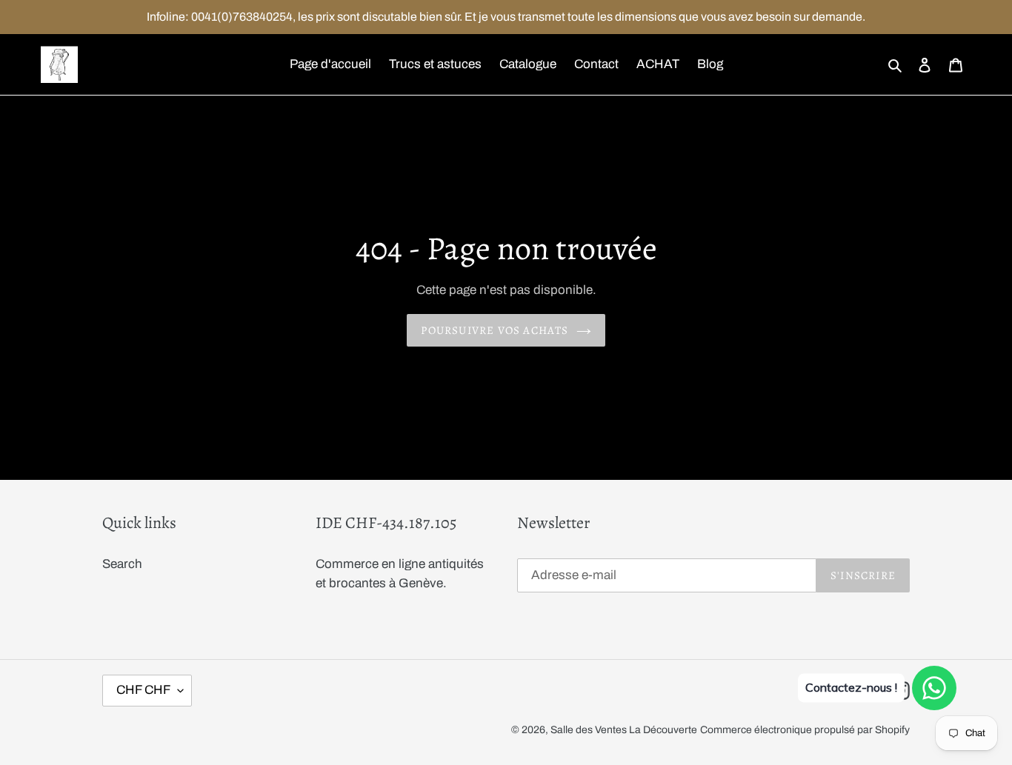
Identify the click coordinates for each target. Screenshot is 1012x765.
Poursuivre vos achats (494, 330)
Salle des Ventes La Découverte (623, 729)
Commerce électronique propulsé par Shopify (805, 729)
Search (122, 564)
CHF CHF (143, 690)
